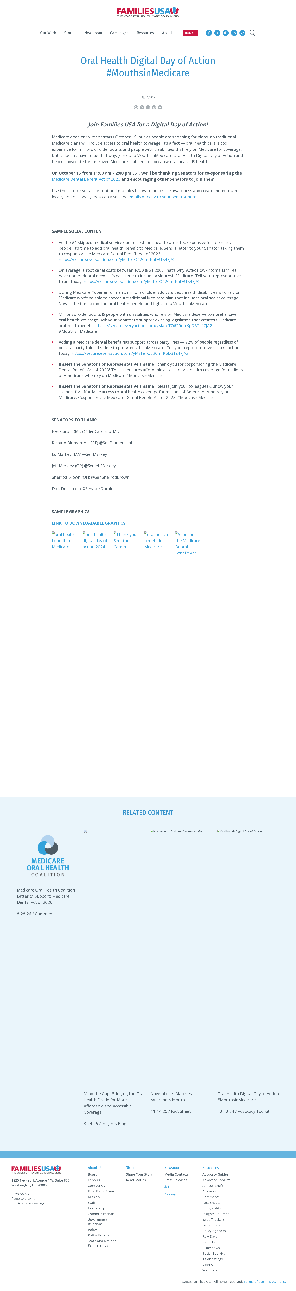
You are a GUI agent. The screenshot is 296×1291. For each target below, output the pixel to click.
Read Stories (136, 1180)
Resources (210, 1167)
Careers (94, 1180)
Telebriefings (212, 1259)
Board (92, 1174)
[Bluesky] (160, 107)
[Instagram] (154, 107)
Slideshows (211, 1247)
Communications (101, 1214)
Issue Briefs (211, 1225)
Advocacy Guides (215, 1174)
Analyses (209, 1191)
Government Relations (97, 1221)
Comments (211, 1197)
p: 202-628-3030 (23, 1194)
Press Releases (175, 1180)
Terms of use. (254, 1281)
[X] (142, 107)
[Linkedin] (148, 107)
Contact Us (96, 1185)
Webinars (209, 1270)
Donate (170, 1195)
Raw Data (209, 1236)
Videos (207, 1264)
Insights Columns (215, 1214)
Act (166, 1187)
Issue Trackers (213, 1219)
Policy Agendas (214, 1231)
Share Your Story (139, 1174)
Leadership (96, 1208)
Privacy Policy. (276, 1281)
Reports (208, 1242)
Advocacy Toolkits (216, 1180)
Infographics (212, 1208)
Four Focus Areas (101, 1191)
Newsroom (172, 1167)
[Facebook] (136, 107)
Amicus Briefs (213, 1185)
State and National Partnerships (102, 1243)
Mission (94, 1197)
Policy (92, 1229)
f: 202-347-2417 (23, 1198)
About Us (95, 1167)
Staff (91, 1202)
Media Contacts (176, 1174)
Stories (131, 1167)
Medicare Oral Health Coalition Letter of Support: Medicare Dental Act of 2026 (46, 896)
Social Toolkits (213, 1253)
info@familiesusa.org (27, 1203)
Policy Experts (99, 1235)
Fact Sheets (211, 1202)
